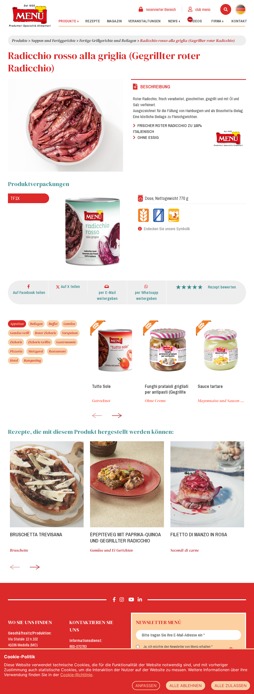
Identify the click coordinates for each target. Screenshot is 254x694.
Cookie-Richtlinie (76, 674)
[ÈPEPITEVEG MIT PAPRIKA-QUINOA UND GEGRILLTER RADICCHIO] (127, 484)
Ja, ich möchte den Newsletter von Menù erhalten (177, 646)
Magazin (114, 21)
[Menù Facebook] (114, 600)
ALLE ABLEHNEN (185, 685)
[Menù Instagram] (122, 600)
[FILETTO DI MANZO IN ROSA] (207, 484)
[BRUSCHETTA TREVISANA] (47, 484)
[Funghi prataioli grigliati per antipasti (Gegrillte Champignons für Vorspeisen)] (168, 350)
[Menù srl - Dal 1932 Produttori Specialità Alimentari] (30, 16)
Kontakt (239, 21)
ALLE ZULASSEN (231, 685)
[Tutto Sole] (115, 350)
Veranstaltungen (144, 21)
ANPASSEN (146, 685)
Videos (196, 21)
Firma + (217, 21)
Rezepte (92, 21)
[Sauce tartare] (221, 350)
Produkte (19, 40)
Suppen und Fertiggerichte (53, 40)
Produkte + (69, 21)
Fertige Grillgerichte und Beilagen (107, 40)
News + (174, 21)
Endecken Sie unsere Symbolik (167, 228)
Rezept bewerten (222, 287)
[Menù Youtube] (131, 600)
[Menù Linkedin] (139, 600)
